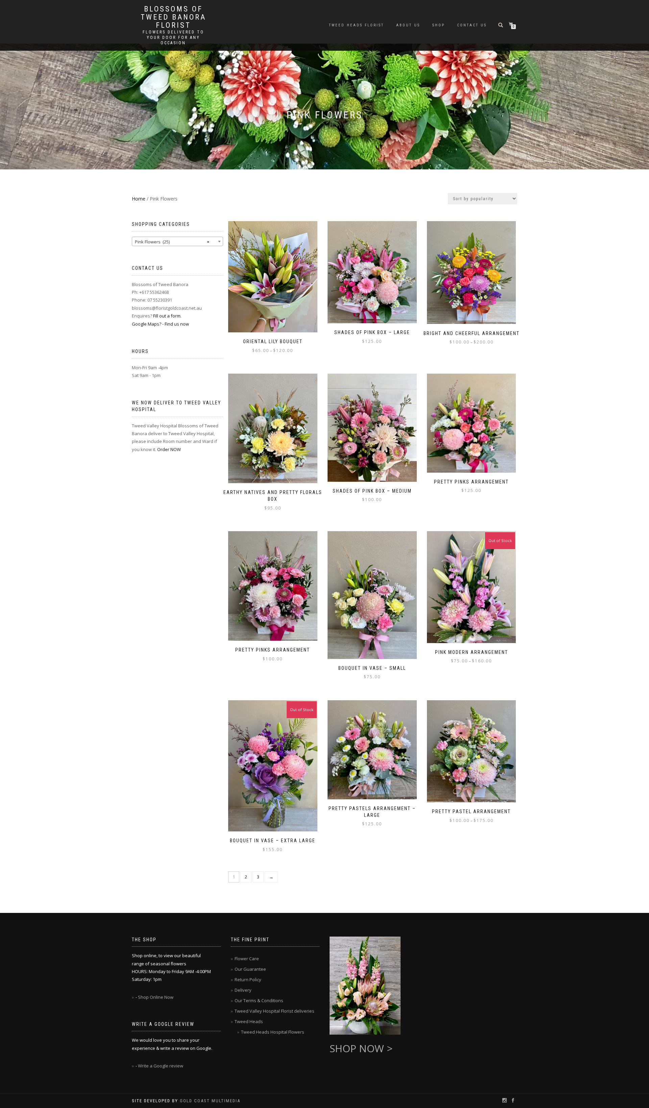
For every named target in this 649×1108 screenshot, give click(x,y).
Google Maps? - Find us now (160, 324)
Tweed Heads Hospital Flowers (272, 1032)
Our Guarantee (250, 969)
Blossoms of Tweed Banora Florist (173, 17)
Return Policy (248, 979)
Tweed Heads (249, 1021)
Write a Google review (160, 1066)
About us (408, 25)
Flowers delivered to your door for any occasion (173, 37)
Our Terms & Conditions (259, 1000)
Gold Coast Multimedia (210, 1100)
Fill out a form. (167, 316)
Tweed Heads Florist (356, 25)
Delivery (243, 990)
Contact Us (472, 25)
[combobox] (177, 241)
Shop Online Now (155, 997)
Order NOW (169, 449)
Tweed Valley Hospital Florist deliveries (274, 1011)
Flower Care (247, 959)
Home (138, 198)
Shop (438, 25)
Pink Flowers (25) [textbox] (172, 242)
